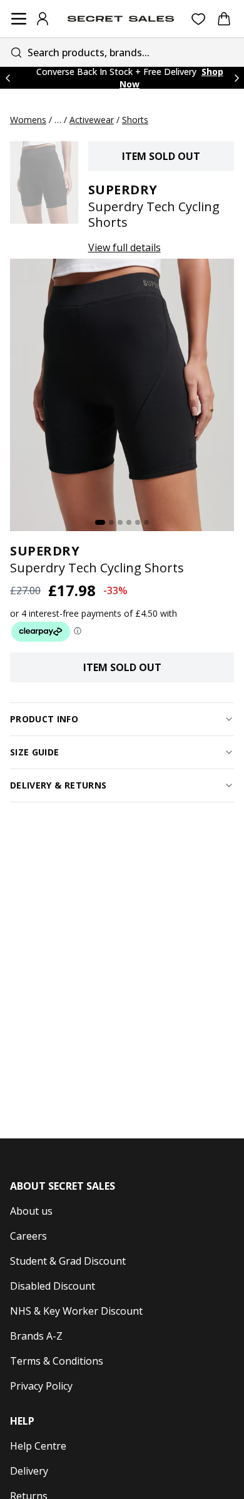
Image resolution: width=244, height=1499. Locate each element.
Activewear (91, 120)
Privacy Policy (41, 1386)
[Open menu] (19, 19)
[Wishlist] (198, 19)
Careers (28, 1236)
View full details (124, 247)
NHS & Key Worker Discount (76, 1311)
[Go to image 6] (146, 522)
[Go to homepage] (121, 18)
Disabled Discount (52, 1286)
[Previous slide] (7, 78)
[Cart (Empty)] (223, 18)
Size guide (34, 752)
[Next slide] (236, 78)
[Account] (42, 18)
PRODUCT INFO (44, 719)
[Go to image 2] (111, 522)
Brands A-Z (36, 1336)
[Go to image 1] (100, 522)
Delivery (29, 1471)
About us (31, 1211)
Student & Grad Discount (68, 1261)
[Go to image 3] (120, 522)
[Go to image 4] (128, 522)
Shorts (135, 120)
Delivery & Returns (58, 785)
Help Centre (38, 1446)
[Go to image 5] (137, 522)
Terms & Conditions (56, 1361)
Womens (28, 120)
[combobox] (122, 52)
